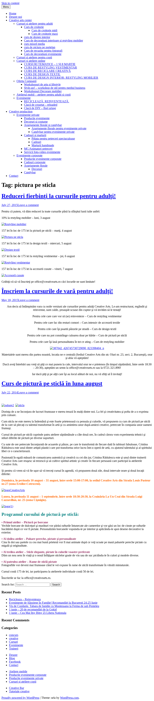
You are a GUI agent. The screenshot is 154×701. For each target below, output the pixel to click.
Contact (13, 175)
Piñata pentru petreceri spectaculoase (53, 138)
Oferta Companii (26, 81)
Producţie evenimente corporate (27, 674)
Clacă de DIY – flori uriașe (40, 108)
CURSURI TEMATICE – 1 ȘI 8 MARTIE (49, 64)
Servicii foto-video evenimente (42, 152)
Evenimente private (28, 114)
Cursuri (13, 641)
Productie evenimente (37, 118)
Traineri (13, 648)
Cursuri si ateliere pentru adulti (35, 23)
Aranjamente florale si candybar (43, 125)
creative (13, 638)
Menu (6, 6)
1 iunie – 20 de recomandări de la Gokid (33, 609)
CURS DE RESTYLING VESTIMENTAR (50, 67)
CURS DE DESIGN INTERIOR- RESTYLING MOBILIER (61, 77)
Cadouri (36, 142)
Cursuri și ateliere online (31, 60)
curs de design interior (37, 37)
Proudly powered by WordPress (20, 697)
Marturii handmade (43, 145)
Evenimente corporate (29, 155)
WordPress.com (69, 697)
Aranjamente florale (36, 165)
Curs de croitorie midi (44, 30)
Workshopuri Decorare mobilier (43, 91)
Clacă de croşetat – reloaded (40, 104)
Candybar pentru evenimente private (53, 131)
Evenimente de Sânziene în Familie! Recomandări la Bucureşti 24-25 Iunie (53, 602)
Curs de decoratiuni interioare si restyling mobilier (53, 40)
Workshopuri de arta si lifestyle (42, 84)
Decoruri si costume (36, 121)
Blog (12, 658)
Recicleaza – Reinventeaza (25, 599)
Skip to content (10, 3)
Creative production (20, 111)
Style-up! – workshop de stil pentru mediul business (54, 87)
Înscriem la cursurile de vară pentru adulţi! (57, 291)
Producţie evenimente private (26, 678)
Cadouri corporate (34, 162)
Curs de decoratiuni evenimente (42, 54)
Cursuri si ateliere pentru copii (34, 57)
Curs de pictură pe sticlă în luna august (52, 383)
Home (12, 13)
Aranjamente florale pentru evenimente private (59, 128)
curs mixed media (34, 43)
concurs (13, 635)
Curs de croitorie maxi (45, 33)
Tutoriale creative (19, 691)
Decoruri (37, 169)
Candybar (30, 172)
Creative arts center (20, 20)
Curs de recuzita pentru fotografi (43, 50)
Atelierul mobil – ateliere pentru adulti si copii (44, 94)
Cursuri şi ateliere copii (22, 681)
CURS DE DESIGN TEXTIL (42, 74)
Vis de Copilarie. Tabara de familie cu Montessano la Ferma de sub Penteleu (54, 606)
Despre (13, 654)
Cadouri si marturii (35, 135)
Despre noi (15, 16)
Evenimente (24, 98)
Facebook (15, 661)
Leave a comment (28, 205)
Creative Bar (16, 688)
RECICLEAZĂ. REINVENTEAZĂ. (46, 101)
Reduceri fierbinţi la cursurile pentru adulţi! (59, 196)
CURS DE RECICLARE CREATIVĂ (47, 71)
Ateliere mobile (18, 671)
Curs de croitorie (34, 27)
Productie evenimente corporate (42, 158)
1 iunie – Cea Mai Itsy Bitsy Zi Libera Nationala (37, 612)
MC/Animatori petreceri (38, 148)
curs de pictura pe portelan (39, 47)
